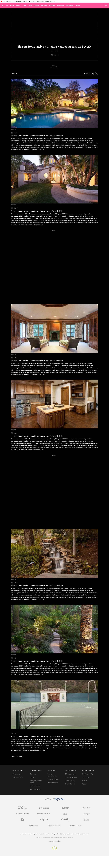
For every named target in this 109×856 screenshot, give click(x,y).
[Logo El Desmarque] (22, 813)
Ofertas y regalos (70, 774)
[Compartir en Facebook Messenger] (92, 73)
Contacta (33, 777)
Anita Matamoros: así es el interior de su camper (43, 1)
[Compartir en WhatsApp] (85, 73)
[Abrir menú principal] (106, 5)
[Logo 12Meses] (86, 820)
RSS (88, 834)
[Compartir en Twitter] (88, 73)
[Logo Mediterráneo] (76, 825)
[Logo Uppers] (44, 820)
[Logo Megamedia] (55, 841)
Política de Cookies (70, 834)
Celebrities (16, 774)
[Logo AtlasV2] (33, 826)
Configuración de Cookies (57, 834)
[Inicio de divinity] (3, 5)
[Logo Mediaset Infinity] (22, 808)
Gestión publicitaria (80, 834)
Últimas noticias (18, 777)
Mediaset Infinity (87, 774)
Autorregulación (35, 789)
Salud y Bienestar (70, 784)
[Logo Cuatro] (65, 808)
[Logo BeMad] (22, 820)
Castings (33, 774)
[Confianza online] (54, 849)
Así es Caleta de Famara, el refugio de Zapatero (15, 1)
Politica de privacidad (45, 834)
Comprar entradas (71, 777)
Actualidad (10, 5)
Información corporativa (32, 834)
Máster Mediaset (53, 782)
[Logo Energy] (87, 814)
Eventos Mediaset (53, 779)
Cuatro (84, 781)
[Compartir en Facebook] (96, 73)
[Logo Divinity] (87, 808)
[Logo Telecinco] (44, 808)
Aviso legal (22, 834)
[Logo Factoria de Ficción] (43, 814)
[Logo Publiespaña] (54, 826)
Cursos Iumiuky (70, 781)
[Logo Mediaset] (54, 800)
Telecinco (85, 777)
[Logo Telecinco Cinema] (65, 819)
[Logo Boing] (65, 814)
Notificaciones (35, 786)
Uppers (84, 784)
